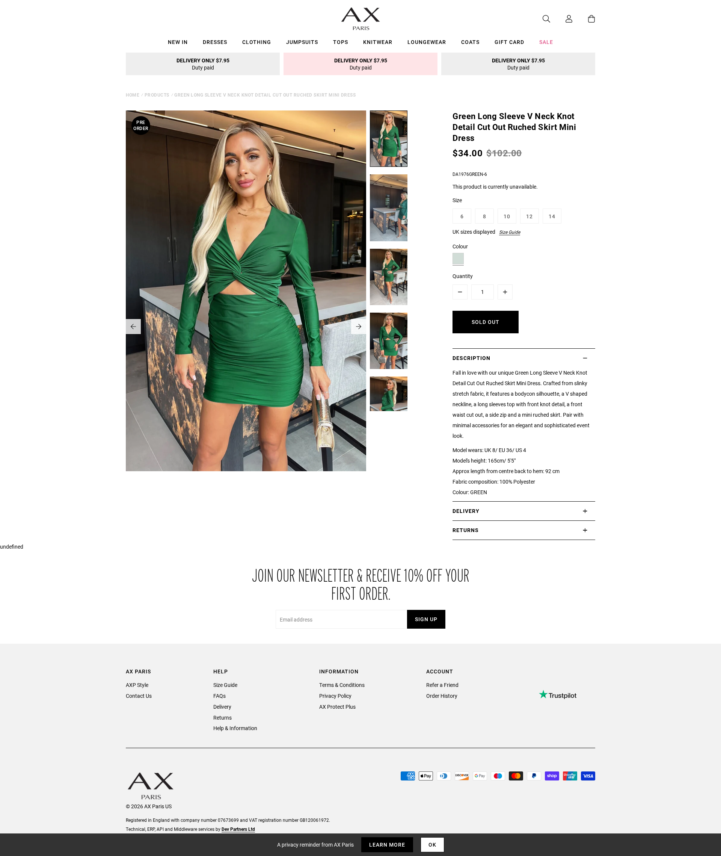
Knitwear (377, 41)
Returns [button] (466, 530)
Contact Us (139, 695)
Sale (546, 41)
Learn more (387, 844)
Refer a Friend (442, 684)
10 (507, 216)
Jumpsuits (302, 41)
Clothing (256, 41)
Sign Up (426, 619)
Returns (222, 717)
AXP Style (137, 684)
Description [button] (471, 357)
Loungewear (426, 41)
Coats (470, 41)
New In (178, 41)
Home (132, 95)
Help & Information (235, 728)
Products (157, 95)
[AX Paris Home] (360, 19)
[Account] (561, 19)
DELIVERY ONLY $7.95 (202, 64)
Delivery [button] (466, 510)
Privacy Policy (335, 695)
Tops (340, 41)
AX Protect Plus (337, 706)
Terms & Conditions (342, 684)
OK (432, 844)
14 (552, 216)
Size (457, 200)
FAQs (219, 695)
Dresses (215, 41)
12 (529, 216)
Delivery (222, 706)
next (358, 326)
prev (133, 326)
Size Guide (509, 232)
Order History (441, 695)
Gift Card (509, 41)
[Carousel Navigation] (246, 326)
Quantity (463, 276)
